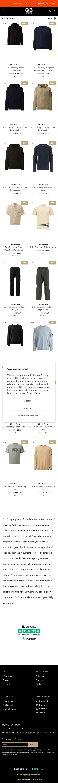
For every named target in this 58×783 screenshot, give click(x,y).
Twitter (42, 712)
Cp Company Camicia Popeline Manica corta (15, 248)
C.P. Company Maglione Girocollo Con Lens (43, 69)
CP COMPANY (15, 65)
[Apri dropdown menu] (3, 11)
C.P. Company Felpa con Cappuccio (15, 129)
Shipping (40, 676)
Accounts (6, 684)
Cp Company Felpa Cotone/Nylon (15, 69)
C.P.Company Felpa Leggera (15, 426)
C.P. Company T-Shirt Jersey (43, 247)
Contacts (6, 680)
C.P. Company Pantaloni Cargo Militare (43, 308)
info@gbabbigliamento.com (30, 775)
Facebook (43, 701)
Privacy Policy (33, 393)
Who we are (8, 676)
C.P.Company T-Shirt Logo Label (15, 488)
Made (38, 684)
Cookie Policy (9, 705)
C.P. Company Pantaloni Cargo (15, 308)
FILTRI (50, 18)
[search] (41, 11)
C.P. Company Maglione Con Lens (43, 189)
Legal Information (10, 709)
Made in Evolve (38, 779)
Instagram (43, 704)
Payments (40, 680)
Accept (27, 400)
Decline (27, 407)
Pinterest (43, 708)
